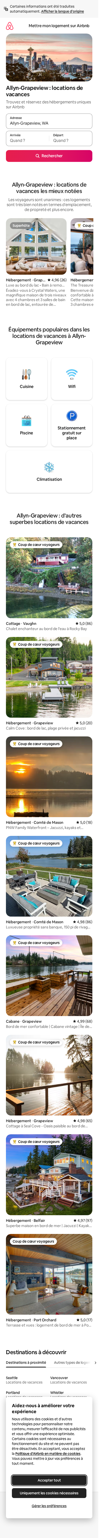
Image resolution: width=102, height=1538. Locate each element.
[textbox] (27, 141)
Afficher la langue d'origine (62, 11)
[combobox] (49, 123)
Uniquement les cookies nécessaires (49, 1493)
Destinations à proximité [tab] (26, 1362)
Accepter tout (49, 1480)
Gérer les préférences (49, 1506)
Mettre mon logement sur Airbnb (59, 25)
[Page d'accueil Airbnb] (9, 26)
